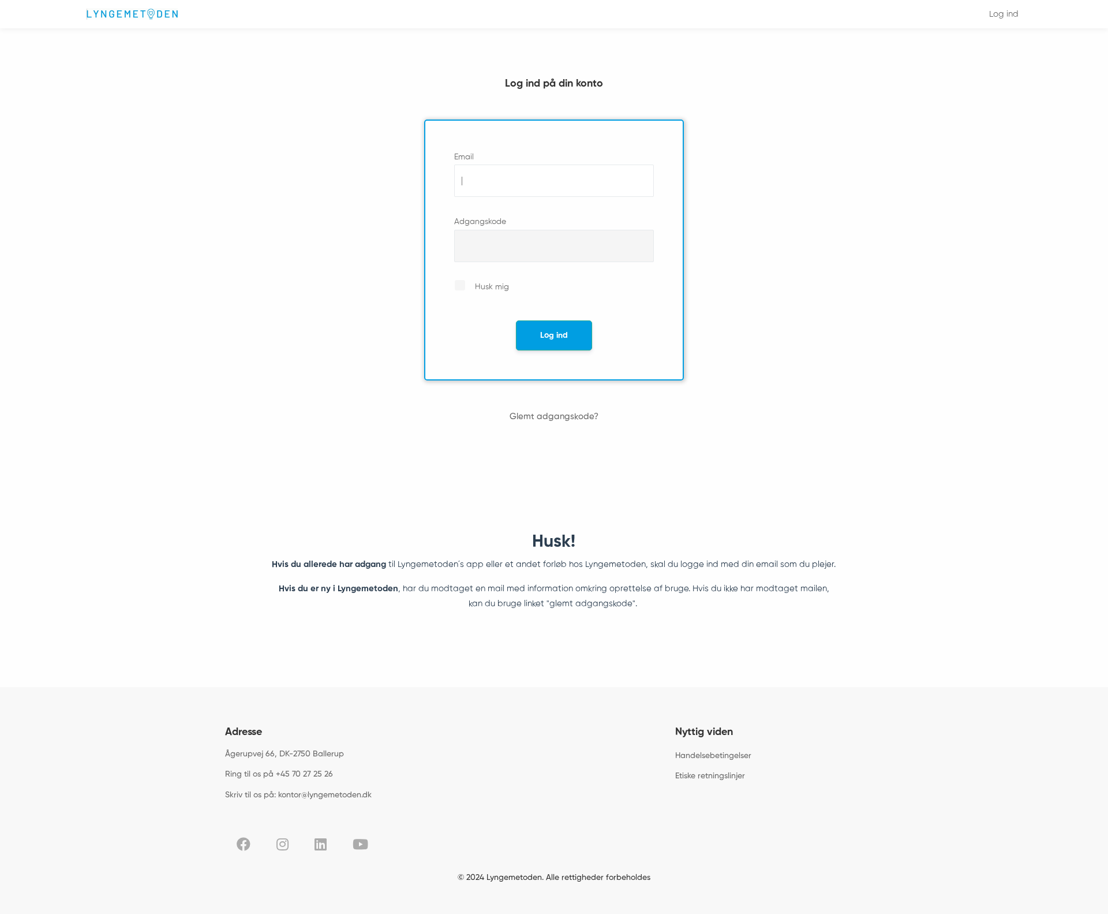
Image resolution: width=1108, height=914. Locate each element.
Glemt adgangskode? (554, 416)
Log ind (1004, 14)
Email (464, 157)
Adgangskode (480, 222)
